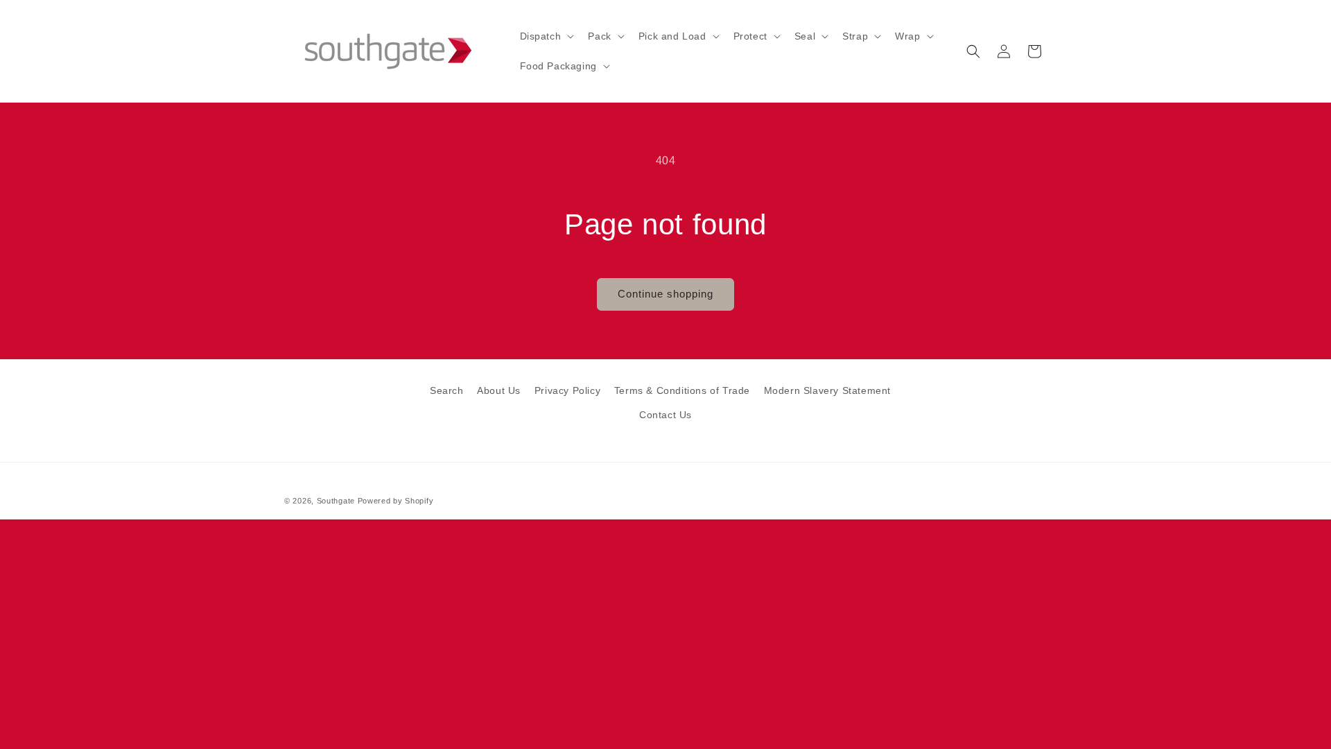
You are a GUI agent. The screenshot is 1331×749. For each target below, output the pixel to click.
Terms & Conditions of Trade (682, 390)
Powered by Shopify (396, 501)
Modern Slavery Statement (827, 390)
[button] (546, 36)
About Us (499, 390)
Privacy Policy (567, 390)
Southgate (336, 501)
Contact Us (665, 414)
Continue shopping (665, 294)
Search (447, 390)
